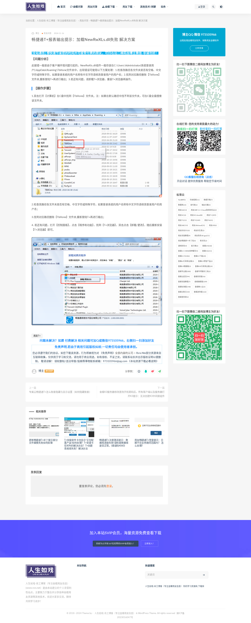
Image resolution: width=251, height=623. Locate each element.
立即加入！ (149, 544)
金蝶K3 (207, 251)
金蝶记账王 (184, 292)
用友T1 (182, 220)
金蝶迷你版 (200, 292)
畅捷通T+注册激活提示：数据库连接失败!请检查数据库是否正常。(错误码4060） (113, 443)
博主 (41, 371)
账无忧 (203, 241)
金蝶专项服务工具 (203, 271)
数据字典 (208, 200)
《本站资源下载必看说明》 (143, 361)
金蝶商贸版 (199, 276)
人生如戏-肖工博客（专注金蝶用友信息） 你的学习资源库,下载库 (174, 586)
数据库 (182, 205)
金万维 (194, 246)
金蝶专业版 (184, 271)
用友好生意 (199, 230)
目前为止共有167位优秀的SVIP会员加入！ (115, 544)
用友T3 (195, 220)
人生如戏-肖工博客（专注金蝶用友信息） (57, 21)
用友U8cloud (198, 225)
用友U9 (213, 225)
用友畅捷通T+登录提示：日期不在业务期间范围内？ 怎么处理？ (149, 443)
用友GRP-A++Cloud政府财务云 (204, 210)
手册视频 (195, 200)
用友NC (182, 215)
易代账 (194, 205)
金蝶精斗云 (200, 287)
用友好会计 (184, 230)
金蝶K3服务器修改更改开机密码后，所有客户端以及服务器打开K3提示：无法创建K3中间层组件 (132, 394)
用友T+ (37, 336)
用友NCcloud (196, 215)
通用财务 (182, 246)
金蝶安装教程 (184, 282)
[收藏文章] (139, 371)
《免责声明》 (107, 353)
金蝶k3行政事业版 (186, 261)
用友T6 (208, 220)
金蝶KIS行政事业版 (204, 266)
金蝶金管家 (183, 297)
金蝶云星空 (184, 276)
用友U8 (183, 225)
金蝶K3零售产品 (205, 261)
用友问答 (92, 7)
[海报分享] (159, 371)
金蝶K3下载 (200, 256)
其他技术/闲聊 (148, 7)
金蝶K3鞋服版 (184, 266)
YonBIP (182, 200)
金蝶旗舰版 (200, 282)
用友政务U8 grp (202, 236)
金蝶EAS (207, 246)
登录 (109, 486)
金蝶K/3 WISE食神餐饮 (188, 251)
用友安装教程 (184, 236)
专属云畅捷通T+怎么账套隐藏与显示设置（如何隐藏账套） (60, 392)
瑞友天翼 (206, 205)
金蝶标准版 (184, 287)
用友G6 (182, 210)
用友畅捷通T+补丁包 (187, 241)
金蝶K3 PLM (184, 256)
